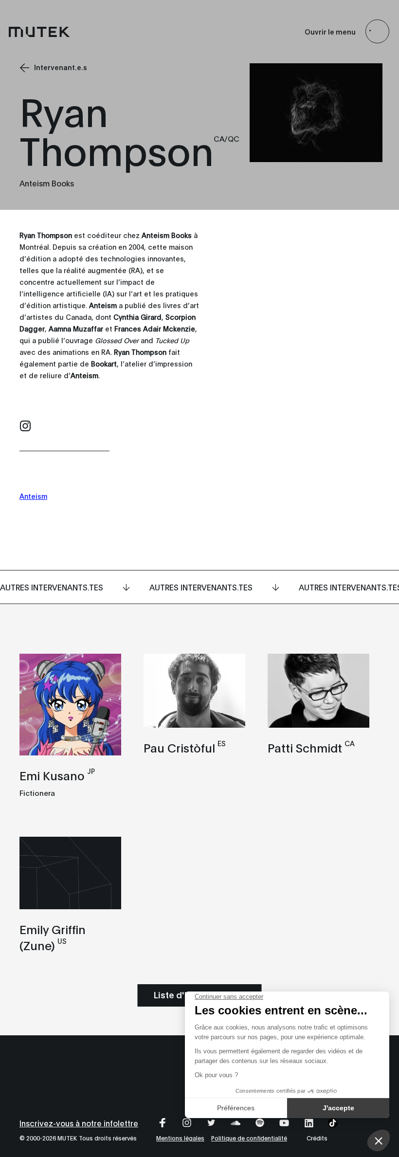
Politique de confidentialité (249, 1137)
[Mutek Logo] (39, 31)
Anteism (33, 495)
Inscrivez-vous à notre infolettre (78, 1123)
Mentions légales (180, 1137)
